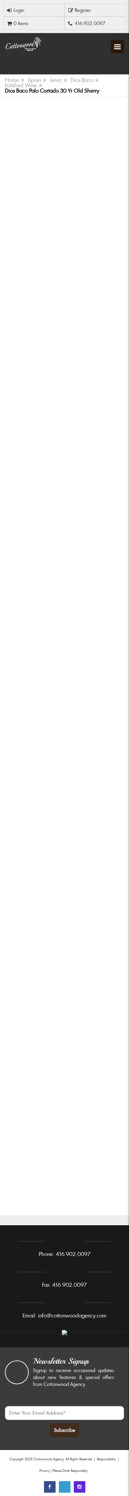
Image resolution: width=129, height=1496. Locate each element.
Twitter (64, 1487)
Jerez (56, 80)
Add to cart (64, 684)
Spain (34, 80)
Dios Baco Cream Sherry (40, 1183)
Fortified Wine (21, 85)
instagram (79, 1487)
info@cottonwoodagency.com (72, 1315)
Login (19, 10)
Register (83, 10)
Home (12, 80)
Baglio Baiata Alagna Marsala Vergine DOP (64, 748)
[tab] (64, 343)
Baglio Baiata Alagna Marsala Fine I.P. (57, 1038)
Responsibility (106, 1459)
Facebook (50, 1487)
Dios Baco (81, 80)
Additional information (64, 567)
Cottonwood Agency (48, 1459)
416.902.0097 (90, 23)
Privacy (44, 1471)
